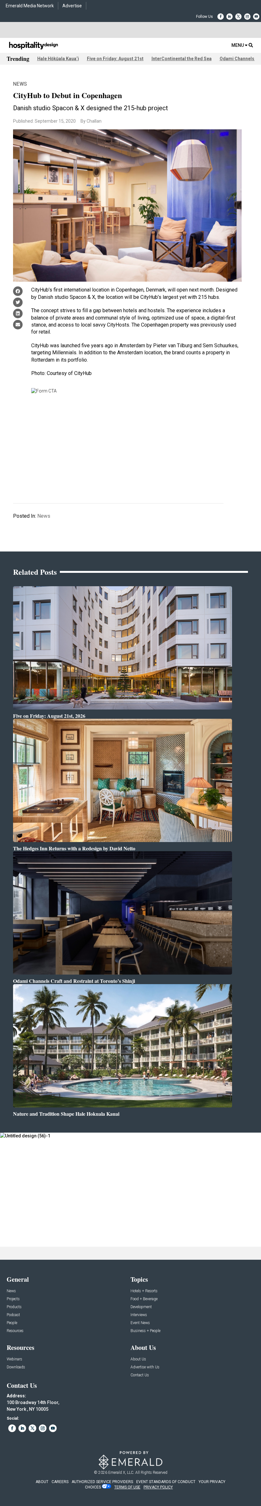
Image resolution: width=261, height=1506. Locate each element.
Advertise (72, 6)
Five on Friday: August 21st (115, 58)
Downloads (16, 1367)
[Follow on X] (238, 16)
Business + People (145, 1331)
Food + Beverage (144, 1299)
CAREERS (60, 1482)
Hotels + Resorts (144, 1291)
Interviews (138, 1315)
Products (14, 1307)
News (20, 84)
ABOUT (42, 1482)
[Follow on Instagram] (247, 16)
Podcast (13, 1315)
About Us (138, 1359)
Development (141, 1307)
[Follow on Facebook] (220, 16)
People (12, 1323)
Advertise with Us (144, 1367)
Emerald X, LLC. (121, 1472)
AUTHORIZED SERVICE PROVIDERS (102, 1482)
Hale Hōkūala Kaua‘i (58, 58)
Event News (140, 1323)
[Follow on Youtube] (256, 16)
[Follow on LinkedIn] (229, 16)
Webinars (14, 1359)
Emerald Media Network (30, 6)
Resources (15, 1331)
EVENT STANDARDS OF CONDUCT (165, 1482)
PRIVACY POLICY (158, 1487)
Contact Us (139, 1375)
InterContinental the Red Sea (182, 58)
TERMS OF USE (127, 1487)
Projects (13, 1299)
